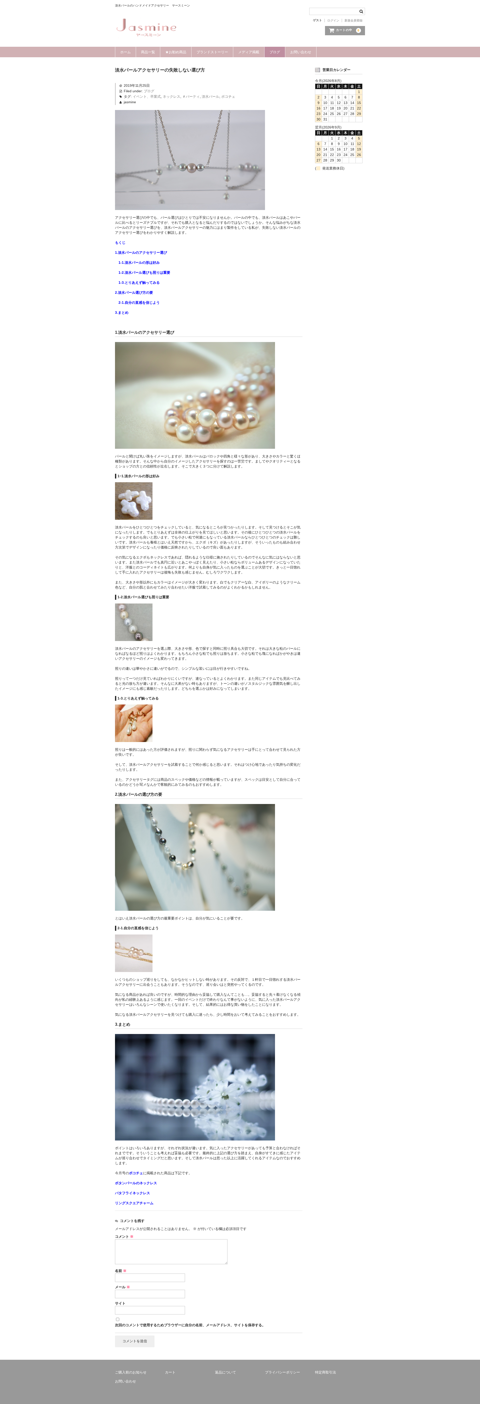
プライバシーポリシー (282, 1372)
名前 (120, 1271)
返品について (225, 1372)
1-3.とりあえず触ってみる (139, 282)
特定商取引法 (325, 1372)
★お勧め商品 (175, 52)
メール (122, 1287)
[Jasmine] (146, 33)
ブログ (275, 52)
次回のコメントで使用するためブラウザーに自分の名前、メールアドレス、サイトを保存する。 (190, 1325)
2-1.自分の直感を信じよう (139, 302)
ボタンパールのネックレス (136, 1183)
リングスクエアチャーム (134, 1203)
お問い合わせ (300, 52)
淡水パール (210, 96)
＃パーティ (191, 96)
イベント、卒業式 (147, 96)
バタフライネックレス (132, 1193)
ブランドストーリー (212, 52)
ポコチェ (228, 96)
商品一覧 (148, 52)
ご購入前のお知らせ (130, 1372)
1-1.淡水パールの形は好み (139, 262)
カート (170, 1372)
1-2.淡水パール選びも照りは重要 (144, 272)
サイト (120, 1303)
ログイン (333, 20)
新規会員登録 (353, 20)
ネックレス (171, 96)
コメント (124, 1236)
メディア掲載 (248, 52)
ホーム (125, 52)
